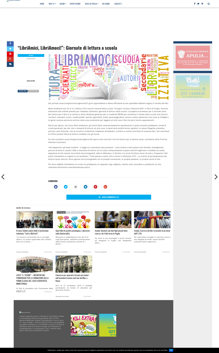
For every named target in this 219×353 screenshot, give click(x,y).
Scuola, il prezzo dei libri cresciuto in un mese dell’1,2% (152, 232)
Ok (171, 350)
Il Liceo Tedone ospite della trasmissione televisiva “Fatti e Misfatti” (32, 232)
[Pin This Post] (10, 54)
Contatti (118, 3)
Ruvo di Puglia (91, 3)
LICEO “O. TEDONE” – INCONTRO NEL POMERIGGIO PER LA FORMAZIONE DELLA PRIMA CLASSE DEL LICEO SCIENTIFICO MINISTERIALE (32, 279)
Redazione (31, 81)
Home (42, 3)
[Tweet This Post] (10, 49)
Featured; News (33, 91)
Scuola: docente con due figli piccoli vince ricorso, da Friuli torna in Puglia (111, 232)
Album (62, 3)
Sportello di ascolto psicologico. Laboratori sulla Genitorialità (73, 232)
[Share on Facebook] (10, 43)
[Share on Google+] (10, 59)
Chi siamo (106, 3)
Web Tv (51, 3)
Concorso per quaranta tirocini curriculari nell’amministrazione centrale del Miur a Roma (72, 278)
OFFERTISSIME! (75, 3)
